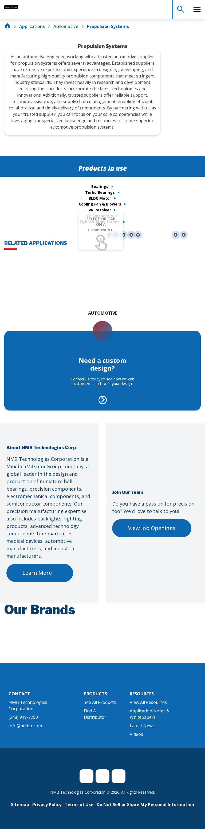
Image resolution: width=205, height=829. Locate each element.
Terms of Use (79, 804)
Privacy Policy (46, 804)
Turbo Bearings (100, 192)
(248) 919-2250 (23, 717)
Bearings (99, 186)
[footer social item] (86, 776)
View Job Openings (151, 528)
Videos (136, 734)
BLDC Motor (100, 198)
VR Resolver (100, 210)
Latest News (142, 726)
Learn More (37, 572)
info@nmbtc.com (25, 726)
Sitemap (20, 804)
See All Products (100, 702)
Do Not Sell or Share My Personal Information (145, 804)
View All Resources (148, 702)
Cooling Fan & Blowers (100, 204)
